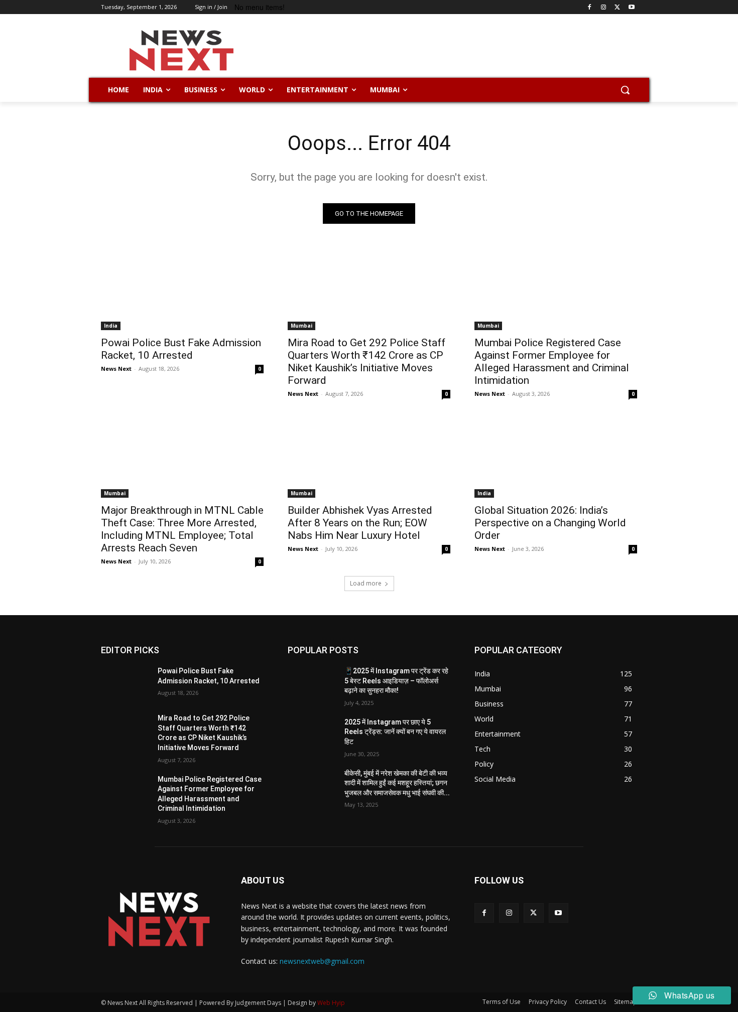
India (110, 325)
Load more (366, 583)
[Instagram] (603, 7)
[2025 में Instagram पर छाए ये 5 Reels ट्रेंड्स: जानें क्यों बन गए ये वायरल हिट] (312, 734)
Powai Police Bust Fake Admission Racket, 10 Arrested (181, 349)
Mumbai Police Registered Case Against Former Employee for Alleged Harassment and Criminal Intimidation (551, 361)
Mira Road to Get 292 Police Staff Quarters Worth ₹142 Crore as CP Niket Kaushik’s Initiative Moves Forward (366, 361)
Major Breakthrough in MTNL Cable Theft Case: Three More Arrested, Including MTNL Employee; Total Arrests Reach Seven (182, 529)
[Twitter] (617, 7)
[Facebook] (589, 7)
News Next (116, 368)
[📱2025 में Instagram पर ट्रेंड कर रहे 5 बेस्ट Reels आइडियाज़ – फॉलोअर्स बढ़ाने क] (312, 683)
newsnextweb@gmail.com (322, 961)
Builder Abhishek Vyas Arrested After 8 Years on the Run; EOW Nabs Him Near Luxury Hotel (360, 522)
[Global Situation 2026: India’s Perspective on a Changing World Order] (555, 457)
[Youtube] (631, 7)
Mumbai (301, 325)
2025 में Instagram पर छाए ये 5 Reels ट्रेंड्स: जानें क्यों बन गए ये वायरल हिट (395, 732)
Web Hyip (331, 1002)
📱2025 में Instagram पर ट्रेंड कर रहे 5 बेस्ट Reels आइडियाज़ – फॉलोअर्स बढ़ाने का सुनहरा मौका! (396, 680)
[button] (625, 90)
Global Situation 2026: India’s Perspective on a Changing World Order (550, 522)
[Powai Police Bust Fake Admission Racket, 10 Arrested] (182, 289)
